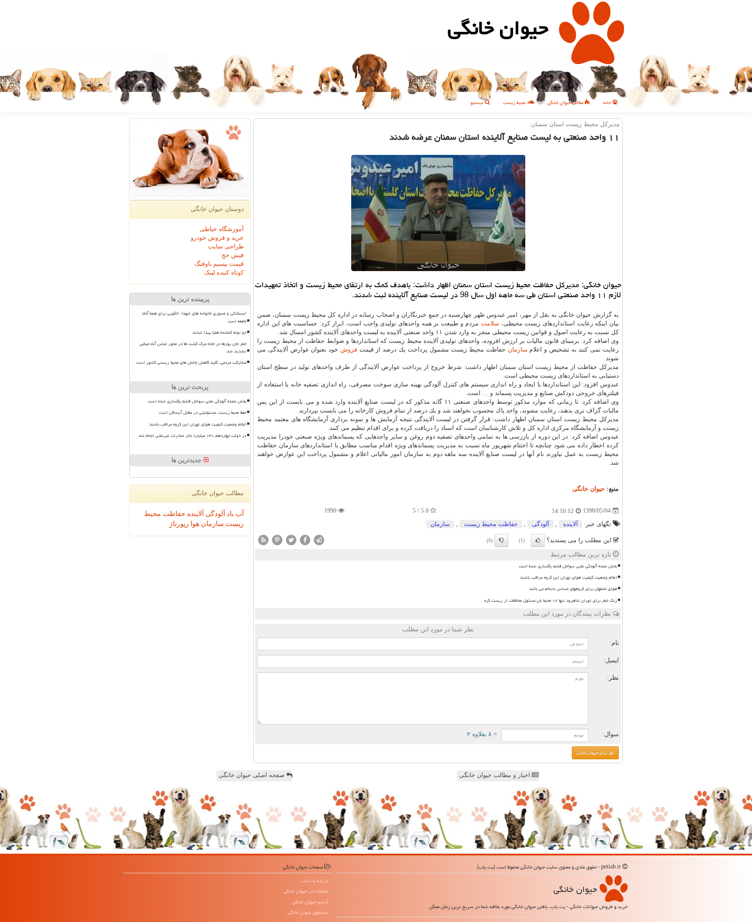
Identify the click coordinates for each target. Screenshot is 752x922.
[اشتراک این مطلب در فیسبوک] (305, 539)
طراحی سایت (226, 246)
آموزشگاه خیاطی (222, 229)
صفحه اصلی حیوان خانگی (252, 775)
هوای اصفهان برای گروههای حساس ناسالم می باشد (573, 588)
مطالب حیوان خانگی (566, 102)
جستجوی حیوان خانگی (308, 912)
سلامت (490, 323)
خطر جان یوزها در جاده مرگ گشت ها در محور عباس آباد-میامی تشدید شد (193, 347)
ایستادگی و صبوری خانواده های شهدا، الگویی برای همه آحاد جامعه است (194, 317)
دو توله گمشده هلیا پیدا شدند (219, 332)
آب (239, 513)
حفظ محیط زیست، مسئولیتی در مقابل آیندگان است (202, 412)
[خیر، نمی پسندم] (501, 540)
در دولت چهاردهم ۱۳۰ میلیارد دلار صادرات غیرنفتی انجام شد (192, 435)
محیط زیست (515, 102)
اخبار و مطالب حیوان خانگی (495, 775)
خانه (607, 102)
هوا (194, 523)
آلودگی (540, 524)
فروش (348, 349)
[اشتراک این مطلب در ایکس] (291, 539)
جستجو (477, 102)
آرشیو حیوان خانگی (310, 901)
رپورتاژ (179, 523)
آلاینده (570, 524)
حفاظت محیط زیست (491, 524)
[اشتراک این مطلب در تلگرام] (319, 539)
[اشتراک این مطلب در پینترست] (277, 539)
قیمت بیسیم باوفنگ (219, 264)
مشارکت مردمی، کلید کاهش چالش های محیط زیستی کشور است (191, 362)
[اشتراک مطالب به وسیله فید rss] (263, 539)
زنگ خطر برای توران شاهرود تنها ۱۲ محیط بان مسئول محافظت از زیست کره (550, 600)
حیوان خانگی (498, 28)
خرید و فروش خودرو (217, 238)
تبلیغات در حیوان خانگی (306, 890)
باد (229, 513)
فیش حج (233, 255)
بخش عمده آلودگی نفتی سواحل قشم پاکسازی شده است (568, 566)
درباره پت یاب (315, 880)
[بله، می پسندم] (538, 540)
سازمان (517, 349)
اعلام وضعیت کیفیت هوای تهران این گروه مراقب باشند (568, 577)
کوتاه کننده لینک (224, 272)
